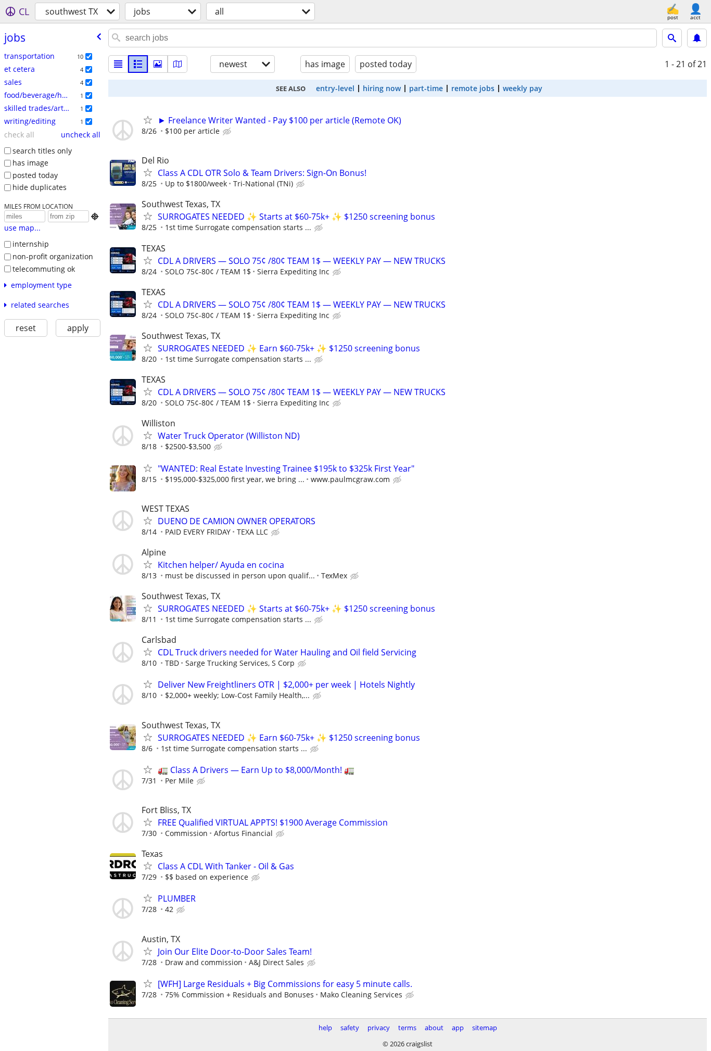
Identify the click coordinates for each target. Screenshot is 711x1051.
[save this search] (697, 38)
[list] (118, 64)
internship (30, 244)
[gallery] (158, 64)
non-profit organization (52, 256)
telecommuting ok (43, 269)
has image (30, 163)
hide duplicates (39, 187)
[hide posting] (228, 132)
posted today (35, 175)
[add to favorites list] (148, 119)
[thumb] (138, 64)
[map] (177, 64)
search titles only (42, 151)
